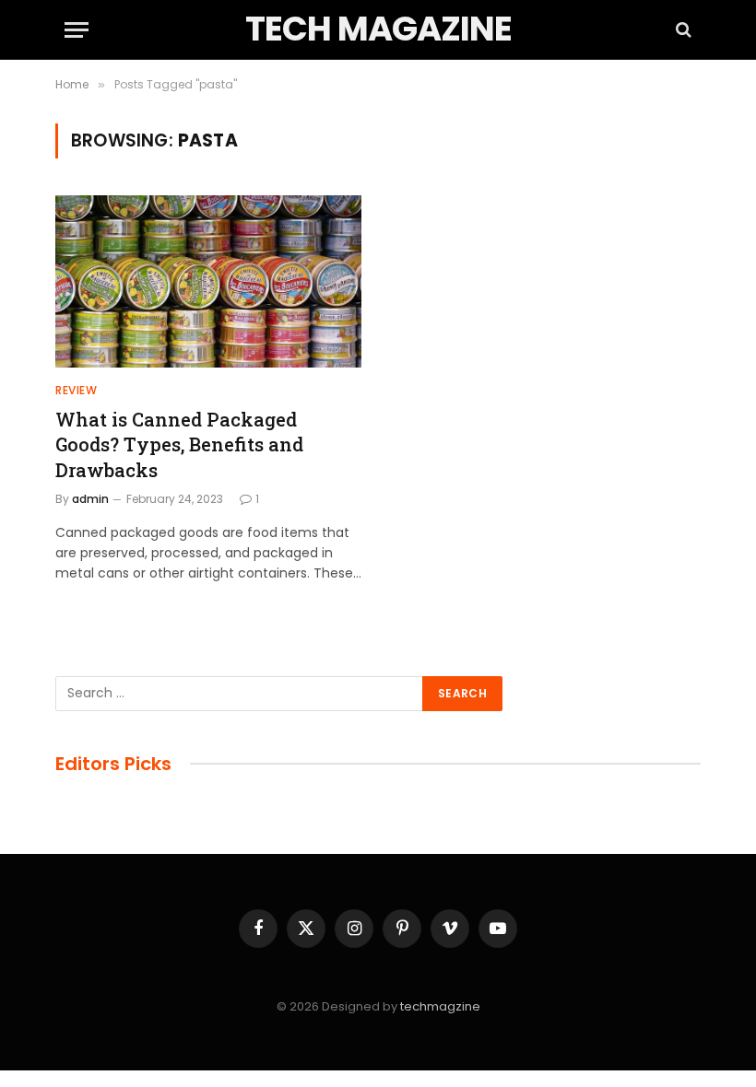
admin (90, 499)
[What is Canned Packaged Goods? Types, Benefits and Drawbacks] (208, 281)
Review (76, 390)
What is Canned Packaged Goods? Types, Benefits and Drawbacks (179, 444)
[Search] (681, 30)
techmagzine (440, 1006)
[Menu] (77, 30)
